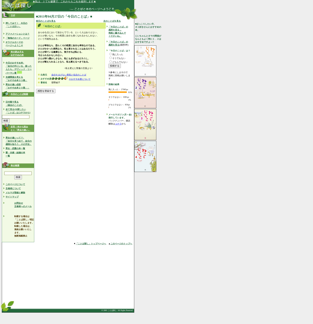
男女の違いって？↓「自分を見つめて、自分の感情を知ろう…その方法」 (19, 141)
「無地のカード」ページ (18, 38)
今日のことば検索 (19, 94)
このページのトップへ (121, 243)
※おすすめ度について (80, 79)
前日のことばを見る (46, 21)
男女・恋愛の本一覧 (15, 148)
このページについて (15, 184)
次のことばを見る (112, 21)
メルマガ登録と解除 (15, 192)
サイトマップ (12, 196)
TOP (13, 15)
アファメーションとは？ (18, 34)
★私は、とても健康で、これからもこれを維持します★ (64, 1)
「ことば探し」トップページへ (91, 243)
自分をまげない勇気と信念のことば (68, 74)
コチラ (118, 124)
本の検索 (15, 165)
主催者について (13, 188)
